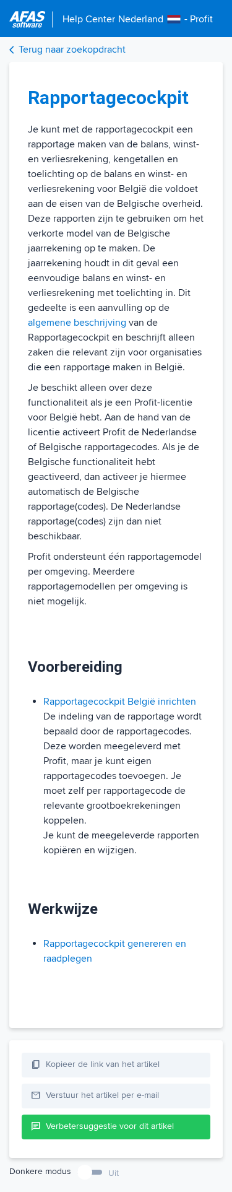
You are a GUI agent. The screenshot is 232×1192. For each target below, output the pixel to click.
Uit (113, 1173)
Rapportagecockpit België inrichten (119, 701)
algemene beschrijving (77, 322)
